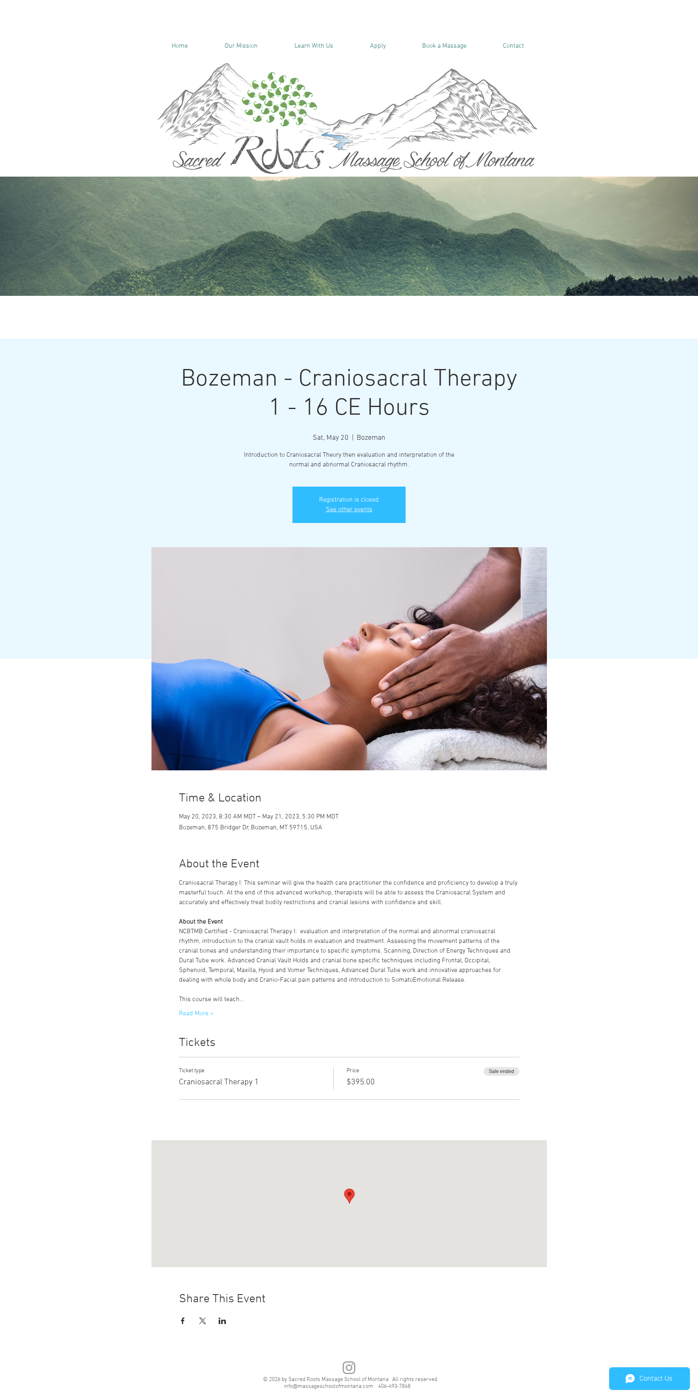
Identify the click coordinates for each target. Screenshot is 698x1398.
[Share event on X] (202, 1321)
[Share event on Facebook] (183, 1321)
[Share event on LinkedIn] (222, 1321)
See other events (349, 510)
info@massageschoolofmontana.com (328, 1386)
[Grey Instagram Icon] (349, 1367)
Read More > (196, 1014)
